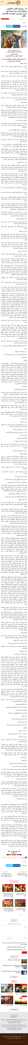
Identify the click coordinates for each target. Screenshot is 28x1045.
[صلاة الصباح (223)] (21, 1000)
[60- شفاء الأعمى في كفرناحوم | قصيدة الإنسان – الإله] (20, 903)
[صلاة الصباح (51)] (7, 988)
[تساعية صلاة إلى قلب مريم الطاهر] (24, 961)
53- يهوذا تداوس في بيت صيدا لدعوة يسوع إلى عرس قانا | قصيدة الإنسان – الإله (6, 875)
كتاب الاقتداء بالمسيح (24, 984)
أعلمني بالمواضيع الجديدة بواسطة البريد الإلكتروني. (16, 949)
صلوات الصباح (11, 984)
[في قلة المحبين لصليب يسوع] (21, 988)
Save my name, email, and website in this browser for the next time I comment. (14, 943)
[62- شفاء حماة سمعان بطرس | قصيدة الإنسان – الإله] (20, 888)
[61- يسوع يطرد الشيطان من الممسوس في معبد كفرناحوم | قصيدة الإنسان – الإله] (7, 888)
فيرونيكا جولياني (5, 1036)
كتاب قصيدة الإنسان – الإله (21, 884)
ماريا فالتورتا (4, 857)
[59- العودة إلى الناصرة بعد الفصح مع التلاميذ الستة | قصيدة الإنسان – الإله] (7, 903)
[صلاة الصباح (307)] (7, 1000)
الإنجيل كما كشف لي (21, 857)
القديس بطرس (15, 857)
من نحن (24, 1036)
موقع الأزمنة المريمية (14, 1036)
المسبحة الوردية (17, 1038)
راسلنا (20, 1036)
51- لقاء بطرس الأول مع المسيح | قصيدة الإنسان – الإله (22, 875)
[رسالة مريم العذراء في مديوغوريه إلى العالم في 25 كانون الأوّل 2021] (24, 973)
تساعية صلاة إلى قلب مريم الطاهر (14, 959)
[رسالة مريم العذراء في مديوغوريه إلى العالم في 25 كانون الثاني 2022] (24, 967)
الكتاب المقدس (10, 1038)
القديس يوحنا (9, 857)
